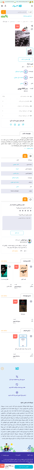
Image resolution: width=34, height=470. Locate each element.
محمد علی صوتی (18, 77)
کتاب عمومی (25, 21)
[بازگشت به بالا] (2, 368)
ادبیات (18, 21)
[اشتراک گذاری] (32, 26)
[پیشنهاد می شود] (19, 124)
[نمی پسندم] (21, 251)
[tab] (30, 156)
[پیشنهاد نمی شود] (23, 124)
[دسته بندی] (32, 5)
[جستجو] (3, 12)
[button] (3, 276)
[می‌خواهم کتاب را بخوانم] (15, 124)
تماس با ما (18, 455)
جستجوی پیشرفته (27, 16)
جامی (21, 83)
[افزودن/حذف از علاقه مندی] (31, 266)
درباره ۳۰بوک (30, 455)
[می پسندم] (25, 251)
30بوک (31, 21)
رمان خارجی (12, 21)
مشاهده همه (4, 261)
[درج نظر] (32, 29)
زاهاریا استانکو (19, 72)
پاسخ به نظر (15, 251)
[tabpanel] (17, 175)
